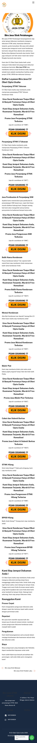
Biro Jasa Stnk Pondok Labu (23, 671)
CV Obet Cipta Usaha (17, 732)
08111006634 (11, 715)
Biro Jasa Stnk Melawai (12, 668)
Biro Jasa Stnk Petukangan (19, 35)
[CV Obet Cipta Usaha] (4, 6)
